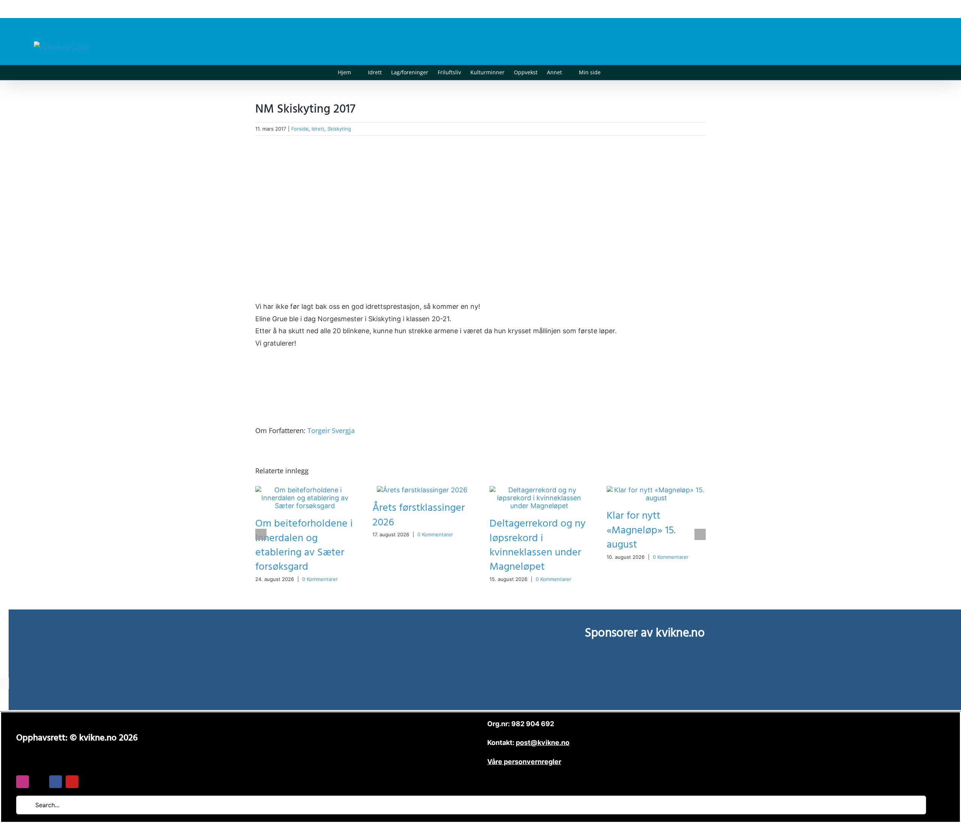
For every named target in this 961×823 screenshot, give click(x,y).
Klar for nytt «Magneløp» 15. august (641, 530)
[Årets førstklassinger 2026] (422, 490)
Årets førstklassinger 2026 (418, 515)
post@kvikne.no (910, 9)
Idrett (318, 129)
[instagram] (22, 781)
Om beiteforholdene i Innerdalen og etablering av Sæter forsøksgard (304, 545)
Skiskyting (339, 129)
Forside (300, 129)
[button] (612, 72)
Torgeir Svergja (331, 430)
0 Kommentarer (320, 579)
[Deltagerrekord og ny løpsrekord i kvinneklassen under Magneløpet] (539, 490)
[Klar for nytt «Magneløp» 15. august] (656, 490)
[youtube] (72, 781)
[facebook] (55, 781)
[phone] (88, 781)
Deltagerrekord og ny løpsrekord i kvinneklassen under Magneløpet (538, 545)
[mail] (39, 781)
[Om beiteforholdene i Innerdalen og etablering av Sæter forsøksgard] (304, 490)
